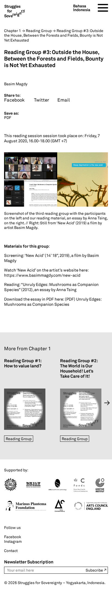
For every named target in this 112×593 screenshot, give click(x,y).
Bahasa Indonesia (81, 8)
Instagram (13, 541)
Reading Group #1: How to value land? (22, 363)
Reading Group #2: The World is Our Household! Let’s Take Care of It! (79, 368)
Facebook (12, 536)
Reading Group (19, 438)
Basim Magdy (15, 83)
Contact (11, 550)
